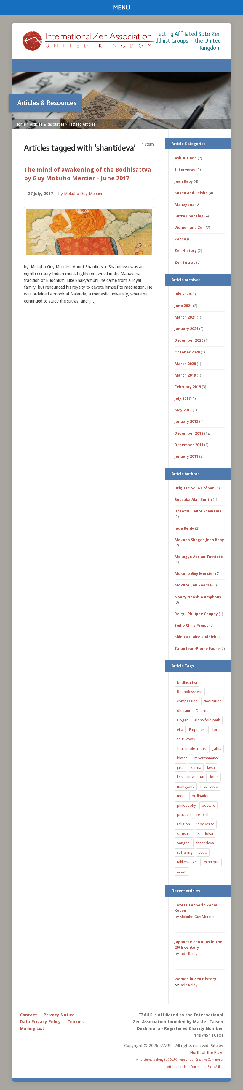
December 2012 (189, 433)
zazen (182, 871)
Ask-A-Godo (186, 158)
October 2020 (187, 352)
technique (211, 862)
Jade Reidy (184, 528)
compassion (187, 701)
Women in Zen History (195, 979)
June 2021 (183, 305)
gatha (216, 748)
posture (208, 805)
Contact (28, 1014)
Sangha (183, 843)
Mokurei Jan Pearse (193, 585)
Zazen (180, 239)
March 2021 (185, 317)
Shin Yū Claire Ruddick (195, 637)
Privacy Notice (59, 1014)
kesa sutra (185, 777)
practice (184, 814)
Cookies (75, 1021)
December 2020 (189, 340)
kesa (211, 767)
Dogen (182, 720)
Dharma (203, 710)
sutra (203, 852)
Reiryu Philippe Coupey (196, 614)
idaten (182, 758)
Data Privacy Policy (40, 1021)
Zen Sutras (185, 262)
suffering (185, 852)
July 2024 (183, 294)
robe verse (205, 824)
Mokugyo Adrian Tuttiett (199, 556)
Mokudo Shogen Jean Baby (199, 540)
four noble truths (191, 748)
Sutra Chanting (189, 216)
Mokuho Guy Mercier (83, 193)
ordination (201, 796)
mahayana (185, 786)
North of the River (206, 1052)
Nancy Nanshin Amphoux (198, 597)
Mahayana (184, 204)
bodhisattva (187, 682)
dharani (183, 710)
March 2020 (185, 363)
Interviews (185, 169)
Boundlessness (189, 691)
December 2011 (189, 445)
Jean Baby (184, 181)
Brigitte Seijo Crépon (195, 488)
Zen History (186, 250)
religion (183, 824)
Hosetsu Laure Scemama (198, 511)
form (216, 729)
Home (21, 124)
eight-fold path (207, 720)
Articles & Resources (47, 124)
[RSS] (213, 65)
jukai (181, 767)
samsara (184, 833)
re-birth (203, 814)
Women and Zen (190, 227)
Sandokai (205, 833)
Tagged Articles (81, 124)
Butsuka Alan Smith (193, 499)
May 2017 (183, 410)
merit (181, 796)
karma (196, 767)
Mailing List (32, 1028)
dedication (213, 701)
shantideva (205, 843)
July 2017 (183, 398)
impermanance (206, 758)
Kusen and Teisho (191, 193)
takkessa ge (187, 862)
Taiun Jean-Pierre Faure (197, 648)
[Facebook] (221, 65)
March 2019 (185, 375)
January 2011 (186, 456)
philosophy (186, 805)
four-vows (186, 739)
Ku (202, 777)
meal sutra (209, 786)
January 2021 (186, 329)
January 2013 (186, 421)
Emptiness (197, 729)
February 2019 (188, 387)
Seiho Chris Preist (191, 625)
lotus (214, 777)
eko (180, 729)
